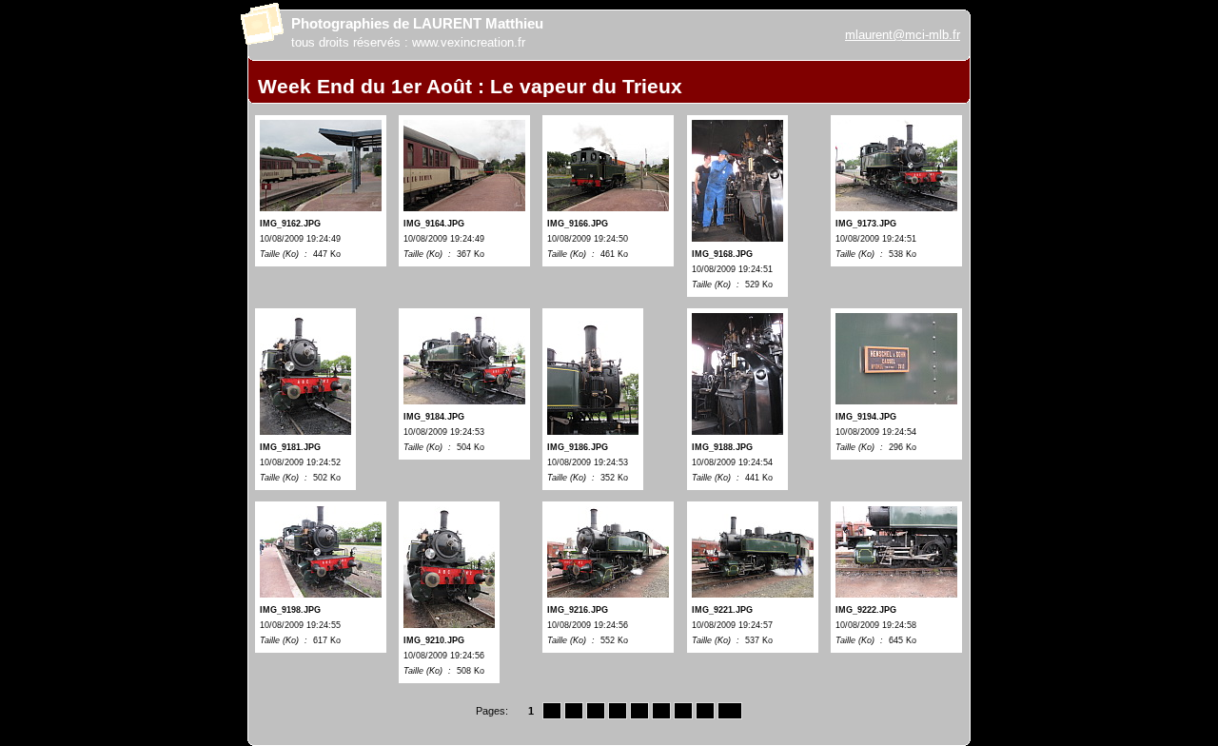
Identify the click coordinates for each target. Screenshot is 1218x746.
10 (730, 711)
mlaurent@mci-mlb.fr (902, 35)
